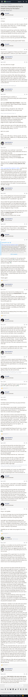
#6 (26, 193)
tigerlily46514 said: (5, 242)
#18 (26, 674)
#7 (26, 224)
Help (17, 695)
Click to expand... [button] (14, 254)
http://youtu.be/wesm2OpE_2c (8, 113)
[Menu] (2, 1)
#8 (26, 239)
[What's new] (23, 1)
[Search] (26, 1)
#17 (26, 542)
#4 (26, 94)
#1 (26, 18)
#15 (26, 481)
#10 (26, 324)
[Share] (25, 19)
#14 (26, 443)
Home (20, 695)
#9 (26, 289)
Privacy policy (12, 695)
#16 (26, 509)
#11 (26, 356)
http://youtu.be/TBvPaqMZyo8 (8, 85)
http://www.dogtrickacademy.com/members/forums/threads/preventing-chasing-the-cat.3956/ (14, 372)
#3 (26, 62)
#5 (26, 147)
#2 (26, 49)
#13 (26, 397)
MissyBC (3, 10)
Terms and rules (4, 695)
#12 (26, 381)
